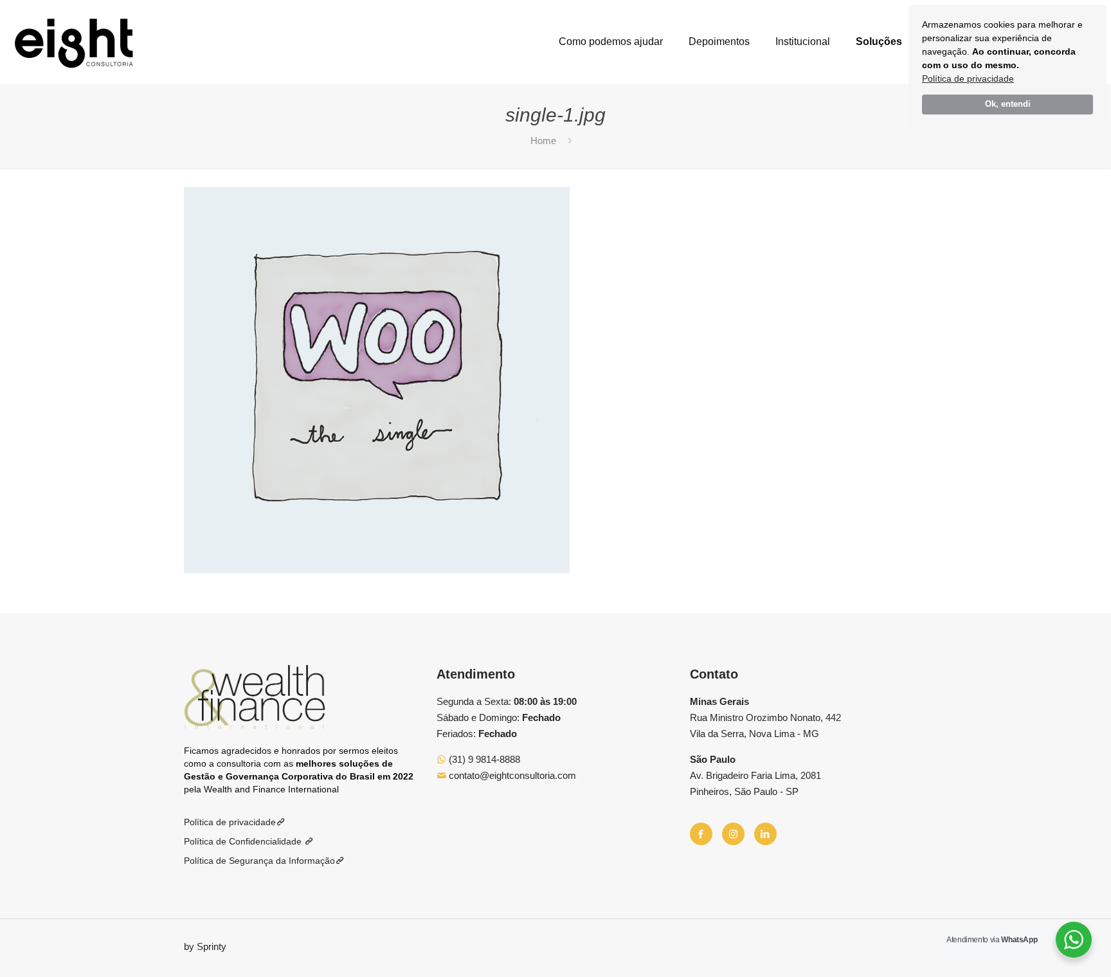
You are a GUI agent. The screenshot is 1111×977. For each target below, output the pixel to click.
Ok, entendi (1008, 104)
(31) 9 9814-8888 (483, 759)
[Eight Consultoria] (74, 42)
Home (543, 140)
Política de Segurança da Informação (259, 860)
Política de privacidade (968, 78)
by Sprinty (205, 946)
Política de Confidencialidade (244, 841)
